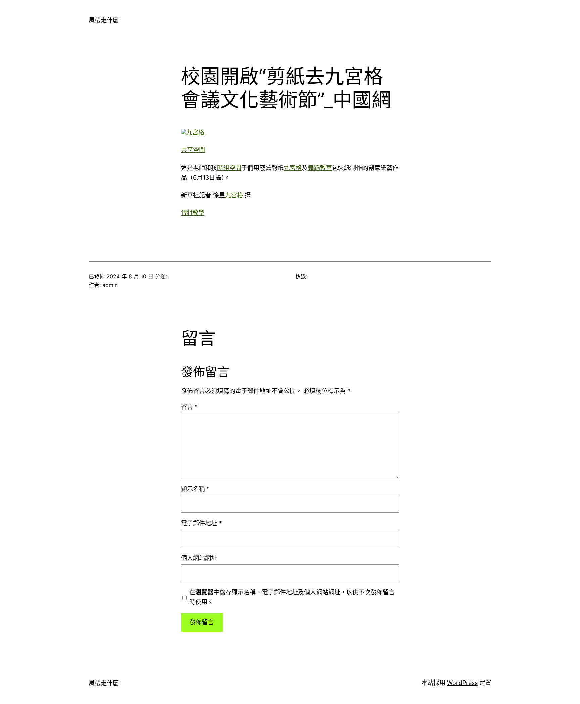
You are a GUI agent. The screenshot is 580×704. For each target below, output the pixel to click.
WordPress (462, 682)
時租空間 (229, 167)
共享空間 (193, 149)
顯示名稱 (195, 488)
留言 (189, 406)
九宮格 (195, 132)
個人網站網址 (199, 557)
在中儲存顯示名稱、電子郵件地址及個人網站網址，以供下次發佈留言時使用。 (292, 597)
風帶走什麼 (104, 20)
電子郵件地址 (201, 523)
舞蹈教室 (320, 167)
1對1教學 (192, 212)
